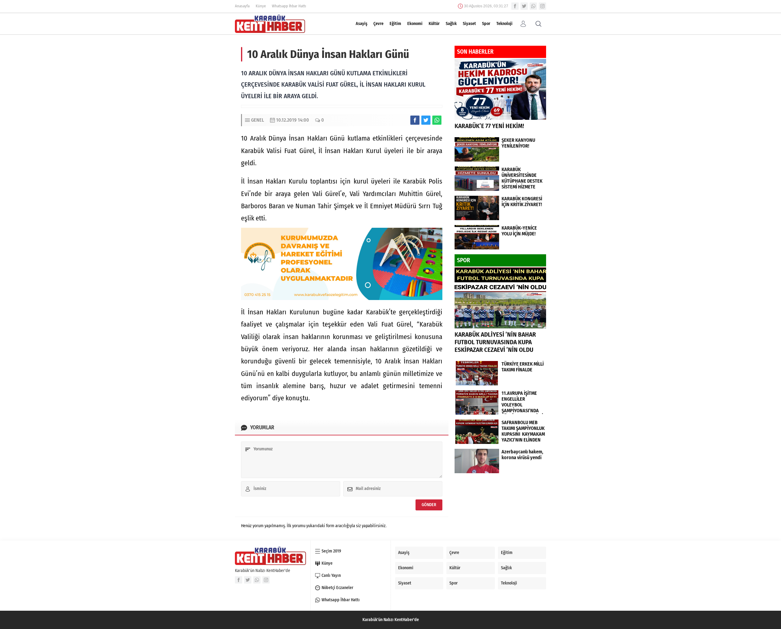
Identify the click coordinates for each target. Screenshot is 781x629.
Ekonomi (415, 23)
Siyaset (469, 23)
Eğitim (395, 23)
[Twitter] (524, 6)
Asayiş (361, 23)
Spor (486, 23)
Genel (257, 120)
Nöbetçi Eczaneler (337, 587)
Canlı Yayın (331, 575)
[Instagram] (542, 6)
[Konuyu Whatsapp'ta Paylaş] (436, 120)
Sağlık (451, 23)
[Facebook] (515, 6)
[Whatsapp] (533, 6)
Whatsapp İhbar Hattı (289, 6)
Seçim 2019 (331, 551)
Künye (261, 6)
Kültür (434, 23)
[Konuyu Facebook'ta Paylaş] (414, 120)
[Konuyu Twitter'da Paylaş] (425, 120)
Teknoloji (504, 23)
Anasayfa (242, 6)
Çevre (378, 23)
